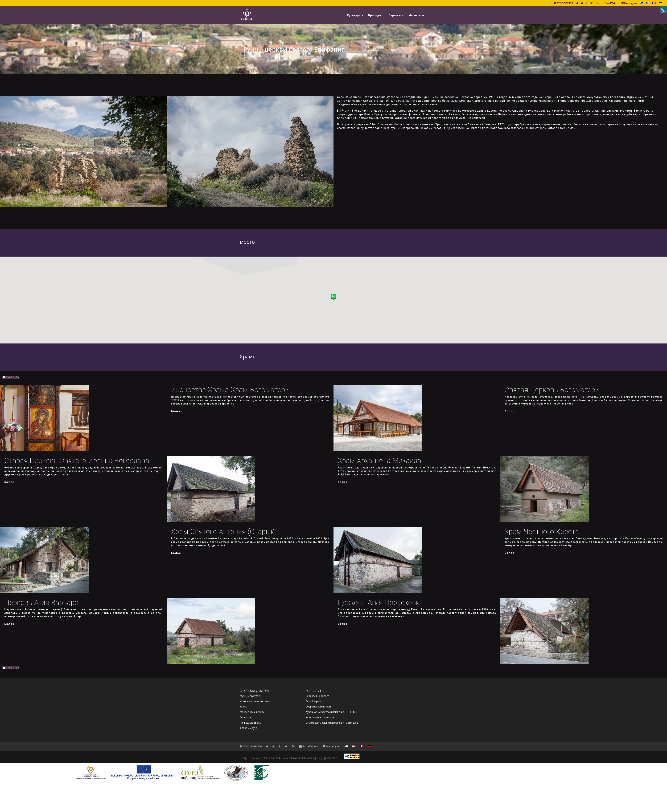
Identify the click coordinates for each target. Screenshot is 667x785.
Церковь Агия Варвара (41, 602)
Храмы (243, 706)
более (176, 411)
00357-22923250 (564, 3)
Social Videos (611, 3)
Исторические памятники (255, 701)
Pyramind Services (302, 758)
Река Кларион (314, 701)
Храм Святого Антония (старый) (224, 532)
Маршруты (630, 3)
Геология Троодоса (317, 696)
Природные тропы (250, 722)
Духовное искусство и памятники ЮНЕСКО (331, 712)
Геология (245, 717)
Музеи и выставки (250, 696)
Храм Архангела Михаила (379, 461)
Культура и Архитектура (320, 717)
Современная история (319, 706)
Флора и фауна (248, 728)
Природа (374, 15)
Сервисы (395, 15)
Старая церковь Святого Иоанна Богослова (76, 461)
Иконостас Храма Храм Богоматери (230, 390)
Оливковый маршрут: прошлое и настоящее (332, 722)
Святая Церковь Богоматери (552, 390)
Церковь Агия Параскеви (379, 602)
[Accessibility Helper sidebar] (663, 9)
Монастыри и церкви (252, 712)
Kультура (353, 15)
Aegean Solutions (277, 758)
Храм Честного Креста (542, 532)
